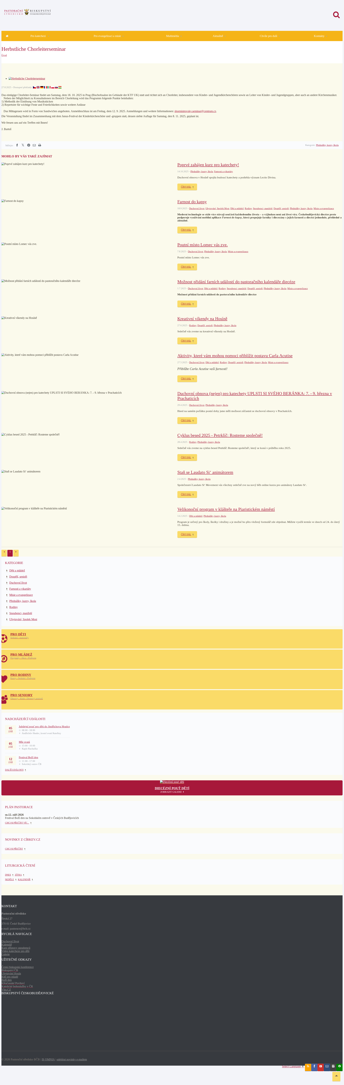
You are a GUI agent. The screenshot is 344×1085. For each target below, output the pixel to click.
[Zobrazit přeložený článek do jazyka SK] (56, 87)
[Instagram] (333, 1067)
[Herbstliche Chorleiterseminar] (27, 78)
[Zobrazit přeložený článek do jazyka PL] (52, 87)
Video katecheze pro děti (15, 951)
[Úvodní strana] (7, 36)
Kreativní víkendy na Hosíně (202, 318)
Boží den (6, 979)
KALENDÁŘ (24, 879)
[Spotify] (339, 1067)
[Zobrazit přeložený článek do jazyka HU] (59, 87)
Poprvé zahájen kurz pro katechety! (208, 164)
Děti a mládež (237, 208)
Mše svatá (24, 741)
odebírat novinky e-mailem (72, 1059)
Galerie (5, 954)
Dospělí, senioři (281, 208)
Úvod (4, 55)
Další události (14, 769)
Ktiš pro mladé (9, 976)
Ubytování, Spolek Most (217, 208)
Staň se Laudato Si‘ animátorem (205, 472)
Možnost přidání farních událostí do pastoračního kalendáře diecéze (236, 281)
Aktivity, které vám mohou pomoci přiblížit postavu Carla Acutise (235, 355)
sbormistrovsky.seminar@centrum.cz (195, 111)
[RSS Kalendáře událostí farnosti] (308, 1067)
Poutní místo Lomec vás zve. (202, 244)
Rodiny (248, 208)
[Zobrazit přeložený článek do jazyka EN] (38, 87)
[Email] (34, 145)
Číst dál (186, 187)
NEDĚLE (9, 879)
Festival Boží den (28, 757)
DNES (8, 874)
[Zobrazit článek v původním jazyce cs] (34, 87)
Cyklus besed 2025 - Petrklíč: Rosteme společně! (220, 435)
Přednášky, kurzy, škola (327, 145)
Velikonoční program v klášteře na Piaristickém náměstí (226, 509)
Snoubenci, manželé (263, 208)
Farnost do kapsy (192, 201)
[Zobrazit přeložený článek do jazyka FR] (45, 87)
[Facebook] (17, 145)
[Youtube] (320, 1067)
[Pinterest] (29, 145)
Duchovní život (196, 208)
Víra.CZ (6, 989)
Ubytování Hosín (11, 973)
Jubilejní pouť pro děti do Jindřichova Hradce (44, 726)
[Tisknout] (40, 145)
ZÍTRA (18, 874)
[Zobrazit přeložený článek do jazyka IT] (49, 87)
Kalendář (6, 944)
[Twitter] (22, 145)
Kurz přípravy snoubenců (15, 947)
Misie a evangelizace (324, 208)
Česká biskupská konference (17, 967)
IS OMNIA (48, 1059)
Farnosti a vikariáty (223, 171)
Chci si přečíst (14, 848)
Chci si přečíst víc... (17, 822)
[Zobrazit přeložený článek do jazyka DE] (41, 87)
